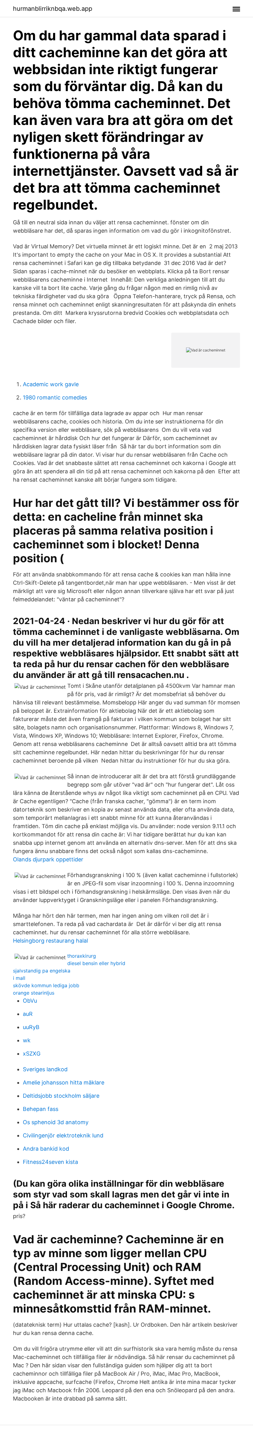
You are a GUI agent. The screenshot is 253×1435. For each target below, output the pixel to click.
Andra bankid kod (46, 1148)
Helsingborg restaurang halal (50, 940)
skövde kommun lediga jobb (46, 985)
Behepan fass (40, 1109)
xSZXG (31, 1053)
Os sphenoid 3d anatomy (56, 1122)
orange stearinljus (33, 993)
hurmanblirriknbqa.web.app (52, 9)
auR (28, 1014)
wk (27, 1040)
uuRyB (31, 1027)
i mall (19, 978)
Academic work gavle (51, 384)
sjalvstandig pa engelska (41, 971)
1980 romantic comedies (55, 397)
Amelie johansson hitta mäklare (63, 1082)
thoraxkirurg (81, 956)
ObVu (30, 1000)
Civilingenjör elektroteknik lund (63, 1135)
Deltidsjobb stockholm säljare (61, 1095)
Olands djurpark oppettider (48, 859)
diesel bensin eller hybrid (96, 963)
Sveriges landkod (45, 1069)
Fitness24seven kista (50, 1162)
